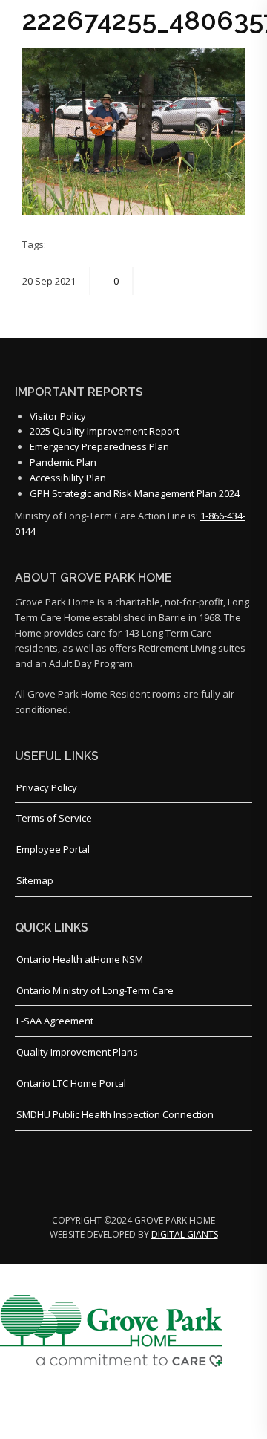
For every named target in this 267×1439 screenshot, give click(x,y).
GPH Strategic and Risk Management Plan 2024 (135, 493)
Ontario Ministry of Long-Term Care (95, 990)
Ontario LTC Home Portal (71, 1083)
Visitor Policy (58, 416)
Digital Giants (184, 1234)
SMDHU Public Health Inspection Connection (115, 1114)
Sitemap (34, 880)
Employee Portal (53, 849)
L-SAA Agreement (54, 1020)
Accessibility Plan (68, 477)
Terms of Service (54, 818)
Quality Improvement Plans (77, 1052)
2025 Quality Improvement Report (104, 431)
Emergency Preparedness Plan (99, 446)
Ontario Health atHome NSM (79, 959)
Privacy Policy (46, 787)
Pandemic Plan (63, 462)
